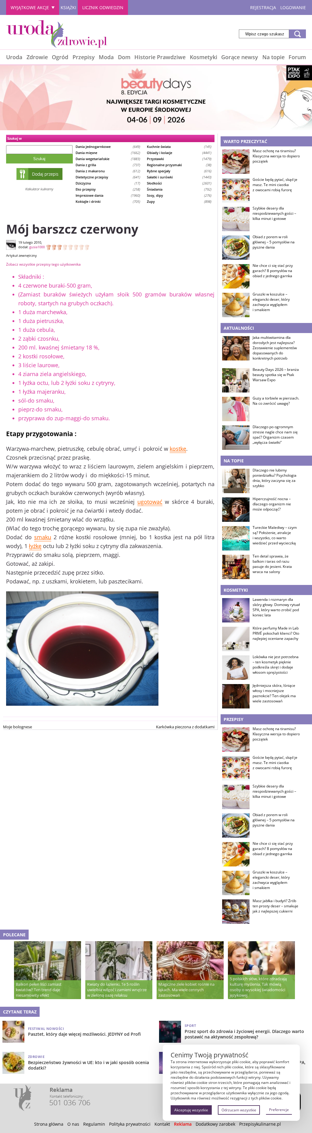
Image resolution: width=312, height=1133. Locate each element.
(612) (108, 171)
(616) (179, 171)
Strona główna (48, 1124)
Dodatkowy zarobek (215, 1124)
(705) (108, 201)
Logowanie (293, 7)
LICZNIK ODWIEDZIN (102, 7)
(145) (179, 146)
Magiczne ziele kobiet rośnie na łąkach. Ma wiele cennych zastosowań (186, 989)
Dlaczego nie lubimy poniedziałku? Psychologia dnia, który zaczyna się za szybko (274, 478)
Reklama (183, 1124)
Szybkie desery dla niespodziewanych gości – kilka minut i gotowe (274, 213)
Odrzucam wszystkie (239, 1110)
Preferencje (279, 1109)
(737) (108, 165)
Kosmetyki (203, 57)
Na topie (273, 57)
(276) (179, 195)
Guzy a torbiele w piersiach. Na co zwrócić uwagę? (276, 401)
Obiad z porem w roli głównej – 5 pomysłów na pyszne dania (274, 242)
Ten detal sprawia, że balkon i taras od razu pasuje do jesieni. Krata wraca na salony (272, 564)
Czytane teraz (20, 1012)
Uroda (14, 57)
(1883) (108, 158)
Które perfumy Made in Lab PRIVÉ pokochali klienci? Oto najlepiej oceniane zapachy (276, 633)
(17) (108, 183)
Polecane (14, 935)
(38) (179, 165)
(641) (108, 177)
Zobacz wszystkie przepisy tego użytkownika (43, 264)
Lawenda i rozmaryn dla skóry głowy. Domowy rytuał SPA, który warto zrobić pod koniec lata (276, 607)
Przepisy (84, 57)
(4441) (179, 152)
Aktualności (239, 328)
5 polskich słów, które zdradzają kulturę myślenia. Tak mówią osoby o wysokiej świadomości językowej (258, 987)
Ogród (60, 57)
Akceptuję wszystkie (191, 1110)
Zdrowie (37, 57)
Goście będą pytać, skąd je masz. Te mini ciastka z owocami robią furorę (275, 184)
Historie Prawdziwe (160, 57)
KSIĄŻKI (68, 7)
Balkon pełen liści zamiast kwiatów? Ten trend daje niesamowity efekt (39, 989)
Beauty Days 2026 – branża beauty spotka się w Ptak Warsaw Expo (276, 374)
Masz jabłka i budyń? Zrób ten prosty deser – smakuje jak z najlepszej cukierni (275, 906)
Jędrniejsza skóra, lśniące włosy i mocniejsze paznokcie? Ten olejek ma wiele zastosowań (274, 693)
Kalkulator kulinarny (39, 189)
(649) (108, 146)
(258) (108, 189)
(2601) (179, 183)
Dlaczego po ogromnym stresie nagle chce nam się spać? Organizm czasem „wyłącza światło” (275, 435)
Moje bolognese (17, 727)
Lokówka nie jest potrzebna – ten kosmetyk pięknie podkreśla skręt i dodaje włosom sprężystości (276, 664)
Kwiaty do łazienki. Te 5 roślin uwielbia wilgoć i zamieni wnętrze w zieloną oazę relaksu (117, 989)
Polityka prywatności (130, 1124)
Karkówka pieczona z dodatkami (185, 727)
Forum (297, 57)
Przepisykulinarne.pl (260, 1124)
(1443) (179, 177)
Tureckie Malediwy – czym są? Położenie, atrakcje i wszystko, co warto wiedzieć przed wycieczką (275, 535)
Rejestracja (263, 7)
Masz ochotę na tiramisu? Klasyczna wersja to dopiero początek (276, 156)
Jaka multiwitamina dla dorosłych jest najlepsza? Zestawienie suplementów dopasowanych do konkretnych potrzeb (275, 347)
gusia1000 (37, 247)
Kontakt (162, 1124)
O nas (73, 1124)
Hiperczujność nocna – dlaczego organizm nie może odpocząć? (272, 504)
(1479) (179, 158)
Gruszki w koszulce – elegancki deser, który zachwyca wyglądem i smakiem (271, 302)
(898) (179, 201)
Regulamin (94, 1124)
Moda (106, 57)
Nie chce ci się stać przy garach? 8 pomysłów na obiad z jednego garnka (273, 270)
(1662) (108, 152)
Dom (124, 57)
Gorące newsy (239, 57)
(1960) (108, 195)
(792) (179, 189)
